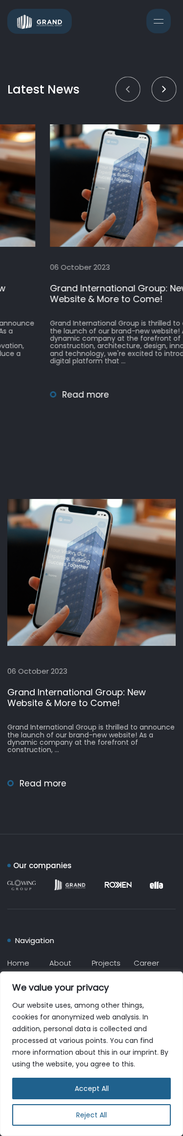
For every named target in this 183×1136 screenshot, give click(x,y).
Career (146, 963)
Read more (46, 395)
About (60, 963)
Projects (106, 963)
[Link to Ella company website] (156, 885)
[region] (91, 1053)
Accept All (92, 1088)
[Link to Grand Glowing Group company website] (24, 885)
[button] (127, 88)
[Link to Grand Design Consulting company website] (70, 885)
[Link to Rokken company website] (120, 885)
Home (18, 963)
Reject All (91, 1115)
